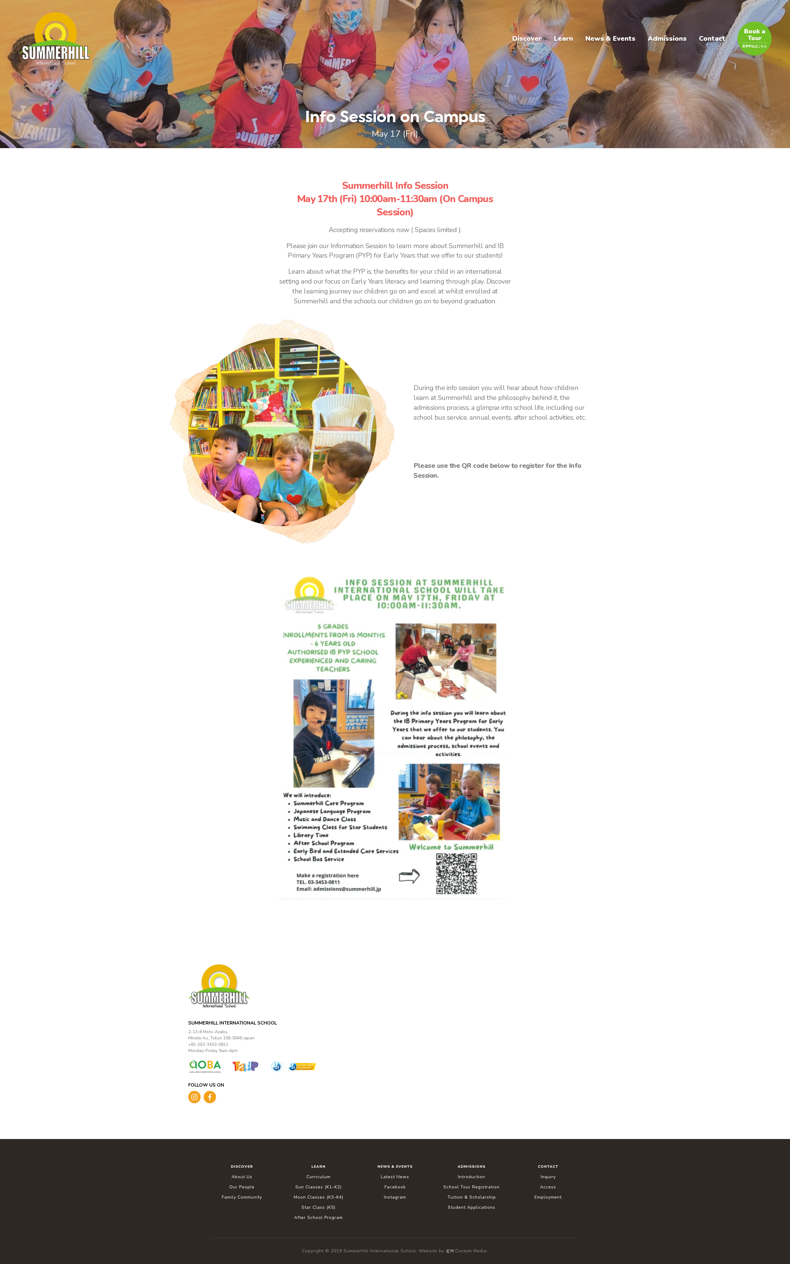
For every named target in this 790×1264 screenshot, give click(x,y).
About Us (241, 1177)
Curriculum (318, 1177)
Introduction (471, 1177)
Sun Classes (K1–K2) (318, 1187)
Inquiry (548, 1177)
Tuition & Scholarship (471, 1197)
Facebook (395, 1187)
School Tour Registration (471, 1187)
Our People (242, 1187)
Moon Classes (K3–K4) (318, 1197)
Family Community (242, 1197)
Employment (548, 1197)
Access (548, 1187)
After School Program (318, 1217)
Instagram (395, 1197)
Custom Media (471, 1251)
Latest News (395, 1177)
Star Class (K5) (318, 1207)
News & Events (610, 38)
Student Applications (471, 1207)
